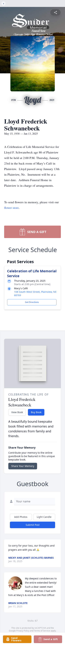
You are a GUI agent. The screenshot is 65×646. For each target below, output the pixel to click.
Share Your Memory (22, 466)
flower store (11, 208)
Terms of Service (42, 630)
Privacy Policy (22, 630)
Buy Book (36, 412)
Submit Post (33, 524)
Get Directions (32, 302)
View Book (17, 412)
